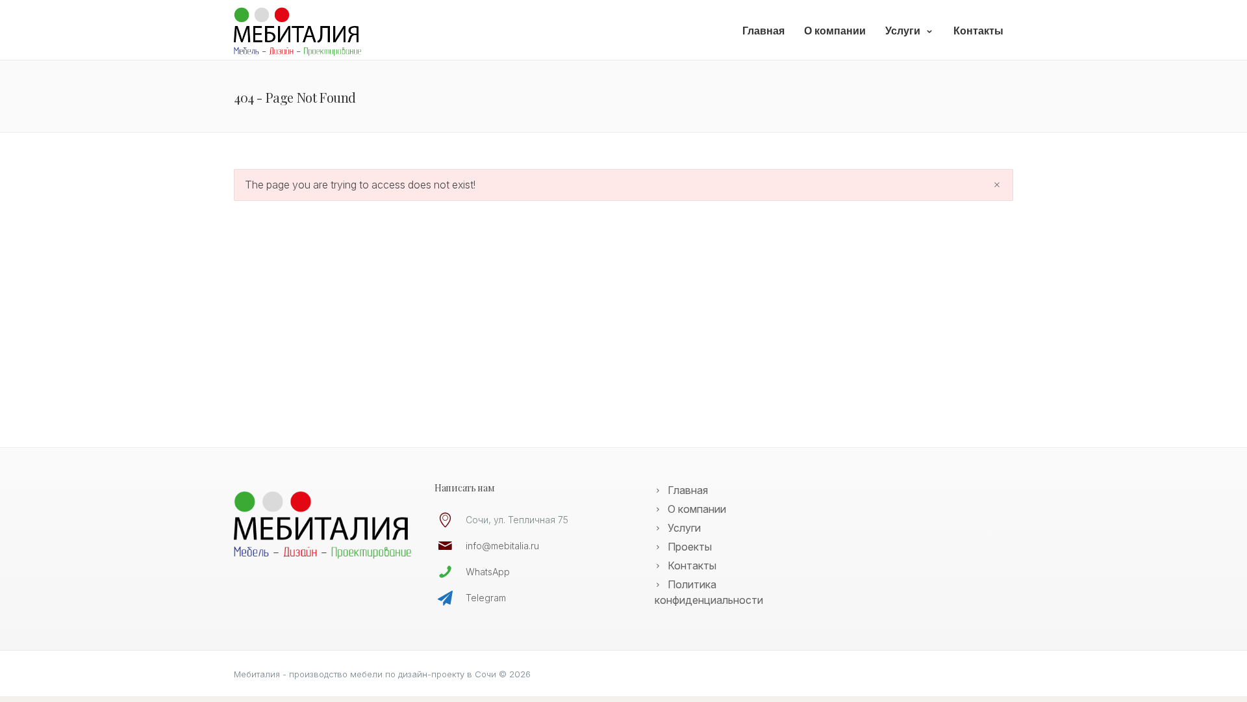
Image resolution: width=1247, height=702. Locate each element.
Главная (763, 30)
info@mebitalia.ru (502, 545)
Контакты (978, 30)
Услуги (902, 30)
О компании (835, 30)
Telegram (486, 597)
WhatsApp (488, 571)
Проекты (690, 546)
